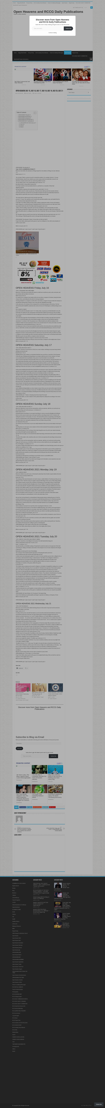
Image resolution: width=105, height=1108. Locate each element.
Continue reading (52, 32)
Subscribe (68, 28)
